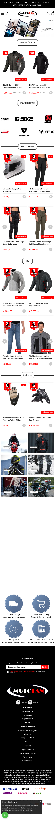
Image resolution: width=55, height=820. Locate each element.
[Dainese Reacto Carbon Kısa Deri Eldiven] (41, 399)
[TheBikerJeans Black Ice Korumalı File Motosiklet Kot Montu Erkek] (41, 337)
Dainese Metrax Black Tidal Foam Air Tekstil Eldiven (13, 419)
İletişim (27, 722)
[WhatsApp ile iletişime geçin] (5, 815)
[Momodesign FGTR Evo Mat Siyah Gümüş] (41, 170)
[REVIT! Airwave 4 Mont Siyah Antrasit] (14, 284)
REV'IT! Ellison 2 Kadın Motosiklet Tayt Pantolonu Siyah (39, 304)
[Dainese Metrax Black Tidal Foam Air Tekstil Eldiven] (14, 399)
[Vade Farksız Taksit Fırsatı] (41, 629)
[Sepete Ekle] (24, 92)
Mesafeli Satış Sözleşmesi (27, 731)
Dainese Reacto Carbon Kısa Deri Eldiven (40, 419)
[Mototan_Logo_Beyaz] (27, 691)
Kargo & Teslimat (27, 738)
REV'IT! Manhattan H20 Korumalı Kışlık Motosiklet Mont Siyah (39, 86)
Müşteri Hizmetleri (27, 750)
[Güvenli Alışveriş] (41, 604)
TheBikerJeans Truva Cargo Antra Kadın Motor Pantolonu (40, 243)
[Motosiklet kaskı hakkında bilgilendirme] (14, 443)
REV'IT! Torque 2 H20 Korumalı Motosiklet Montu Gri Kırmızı (13, 86)
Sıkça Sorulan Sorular (27, 753)
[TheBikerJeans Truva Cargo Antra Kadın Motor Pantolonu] (41, 223)
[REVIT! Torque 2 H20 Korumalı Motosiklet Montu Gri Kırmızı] (14, 66)
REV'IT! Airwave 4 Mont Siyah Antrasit (12, 304)
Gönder (44, 667)
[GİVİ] (27, 28)
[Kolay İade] (14, 629)
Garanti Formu (27, 761)
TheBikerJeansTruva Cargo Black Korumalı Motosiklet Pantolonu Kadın (13, 190)
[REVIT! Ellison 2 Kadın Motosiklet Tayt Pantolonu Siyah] (41, 284)
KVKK (27, 742)
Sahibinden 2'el (27, 711)
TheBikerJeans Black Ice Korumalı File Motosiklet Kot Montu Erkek (40, 357)
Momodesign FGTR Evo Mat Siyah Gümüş (40, 190)
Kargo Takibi (27, 757)
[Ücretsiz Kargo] (14, 604)
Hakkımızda (27, 715)
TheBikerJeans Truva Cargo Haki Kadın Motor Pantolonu (14, 243)
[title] (41, 443)
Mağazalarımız (27, 719)
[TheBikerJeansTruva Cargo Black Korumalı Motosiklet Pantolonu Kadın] (14, 170)
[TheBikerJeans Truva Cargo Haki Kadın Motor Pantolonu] (14, 223)
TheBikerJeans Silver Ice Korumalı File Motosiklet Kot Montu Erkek (14, 357)
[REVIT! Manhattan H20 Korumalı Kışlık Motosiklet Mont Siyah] (41, 66)
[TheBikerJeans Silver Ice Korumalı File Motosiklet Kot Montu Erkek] (14, 337)
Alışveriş (27, 734)
